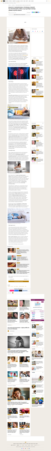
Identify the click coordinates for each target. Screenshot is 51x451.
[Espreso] (18, 445)
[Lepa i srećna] (26, 445)
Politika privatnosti (28, 446)
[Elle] (20, 445)
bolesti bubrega (25, 55)
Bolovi (12, 286)
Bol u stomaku (16, 286)
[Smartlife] (29, 445)
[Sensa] (32, 445)
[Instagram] (35, 31)
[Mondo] (15, 445)
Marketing (20, 446)
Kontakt (23, 446)
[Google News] (42, 31)
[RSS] (40, 31)
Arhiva (25, 446)
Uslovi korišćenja (33, 446)
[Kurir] (12, 445)
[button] (29, 12)
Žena (25, 286)
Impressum (17, 446)
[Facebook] (33, 31)
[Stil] (1, 1)
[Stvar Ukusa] (39, 445)
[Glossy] (23, 445)
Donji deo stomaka (21, 286)
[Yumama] (35, 445)
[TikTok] (37, 31)
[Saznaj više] (42, 349)
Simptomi (9, 286)
